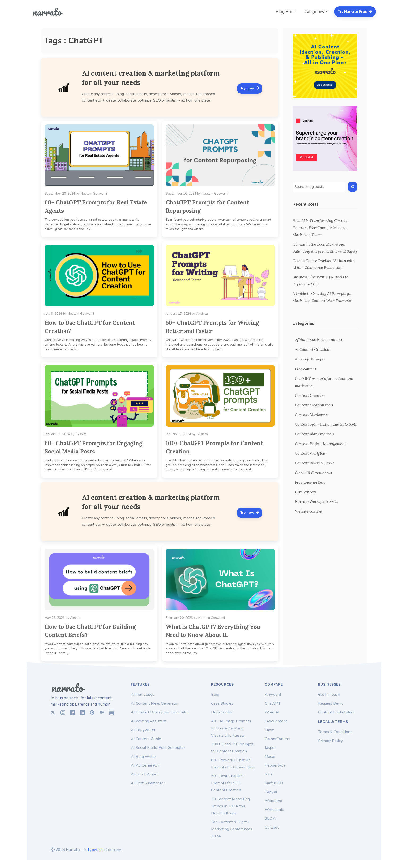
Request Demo (331, 703)
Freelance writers (310, 482)
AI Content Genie (146, 738)
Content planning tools (314, 434)
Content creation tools (314, 404)
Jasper (270, 747)
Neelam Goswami (94, 193)
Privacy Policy (330, 740)
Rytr (268, 774)
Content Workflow (310, 453)
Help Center (222, 712)
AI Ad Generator (145, 765)
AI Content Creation (312, 349)
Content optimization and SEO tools (326, 424)
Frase (269, 730)
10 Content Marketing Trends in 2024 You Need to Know (230, 806)
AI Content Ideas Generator (154, 703)
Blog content (305, 368)
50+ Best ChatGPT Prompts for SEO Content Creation (227, 783)
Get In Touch (329, 694)
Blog (215, 694)
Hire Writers (305, 492)
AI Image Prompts (310, 359)
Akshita (202, 313)
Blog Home (286, 11)
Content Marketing (311, 414)
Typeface (95, 849)
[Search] (352, 187)
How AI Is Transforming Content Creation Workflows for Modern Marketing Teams (320, 227)
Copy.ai (271, 792)
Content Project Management (320, 443)
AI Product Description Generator (160, 712)
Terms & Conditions (335, 731)
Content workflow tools (315, 463)
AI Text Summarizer (148, 783)
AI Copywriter (143, 730)
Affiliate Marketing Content (318, 339)
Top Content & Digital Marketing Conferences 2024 (231, 829)
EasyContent (276, 721)
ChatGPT (272, 703)
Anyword (273, 694)
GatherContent (278, 738)
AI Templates (142, 694)
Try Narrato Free (353, 11)
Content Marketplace (336, 712)
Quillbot (272, 827)
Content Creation (310, 395)
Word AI (272, 712)
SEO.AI (271, 818)
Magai (270, 756)
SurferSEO (274, 783)
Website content (309, 511)
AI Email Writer (144, 774)
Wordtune (273, 800)
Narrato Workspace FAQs (316, 501)
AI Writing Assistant (148, 721)
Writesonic (274, 809)
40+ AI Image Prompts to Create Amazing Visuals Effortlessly (231, 728)
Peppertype (275, 765)
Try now (247, 88)
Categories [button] (314, 11)
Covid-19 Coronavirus (313, 472)
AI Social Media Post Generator (158, 747)
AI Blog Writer (143, 756)
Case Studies (222, 703)
